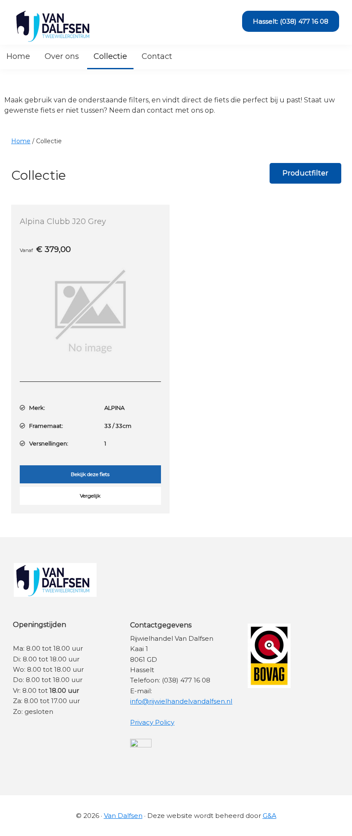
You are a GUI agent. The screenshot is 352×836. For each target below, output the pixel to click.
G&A (269, 815)
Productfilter (305, 173)
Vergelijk (90, 495)
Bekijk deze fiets (90, 474)
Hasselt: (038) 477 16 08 (290, 21)
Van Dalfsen (123, 815)
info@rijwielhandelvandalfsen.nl (181, 701)
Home (20, 141)
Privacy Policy (152, 722)
